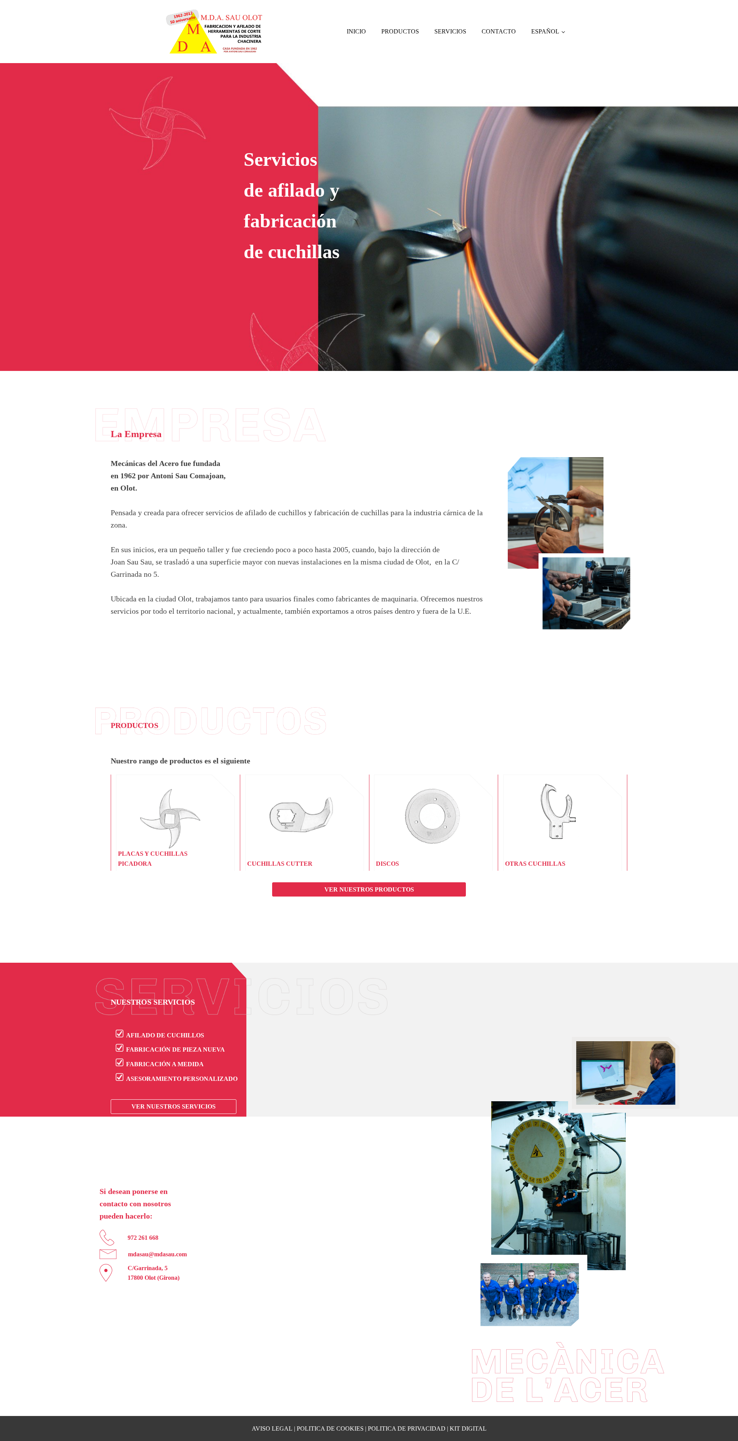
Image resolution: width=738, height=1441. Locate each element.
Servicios (450, 31)
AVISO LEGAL (272, 1428)
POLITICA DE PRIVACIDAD (406, 1428)
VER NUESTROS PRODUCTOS (369, 889)
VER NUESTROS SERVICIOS (173, 1106)
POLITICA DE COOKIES (330, 1428)
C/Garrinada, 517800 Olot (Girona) (154, 1273)
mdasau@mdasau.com (157, 1254)
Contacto (499, 31)
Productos (400, 31)
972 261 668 (143, 1237)
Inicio (356, 31)
